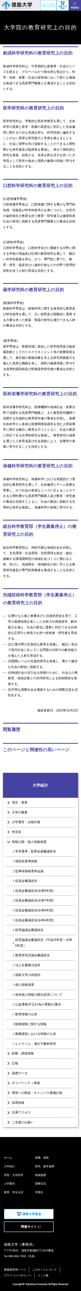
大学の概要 (20, 812)
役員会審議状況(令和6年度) (34, 890)
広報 (15, 1063)
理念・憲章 (20, 802)
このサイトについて (44, 1269)
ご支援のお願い (23, 1122)
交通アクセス (21, 1112)
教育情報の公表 (26, 1014)
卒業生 (39, 1192)
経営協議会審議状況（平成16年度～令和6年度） (43, 942)
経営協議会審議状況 (29, 930)
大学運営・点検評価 (26, 822)
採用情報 (18, 1102)
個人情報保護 (24, 984)
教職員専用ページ (15, 1269)
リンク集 (43, 1275)
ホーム (8, 1157)
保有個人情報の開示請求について (38, 994)
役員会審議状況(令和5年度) (34, 910)
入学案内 (9, 1183)
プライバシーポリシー (17, 1275)
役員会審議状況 (26, 881)
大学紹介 (40, 785)
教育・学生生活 (13, 1192)
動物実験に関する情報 (31, 1024)
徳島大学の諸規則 (27, 975)
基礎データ (20, 1073)
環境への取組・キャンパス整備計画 (37, 1092)
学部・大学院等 (13, 1175)
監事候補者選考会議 (29, 871)
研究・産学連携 (44, 1166)
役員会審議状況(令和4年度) (34, 920)
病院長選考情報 (26, 861)
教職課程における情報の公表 (35, 1033)
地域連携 (40, 1175)
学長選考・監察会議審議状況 (35, 851)
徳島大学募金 (63, 7)
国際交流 (40, 1183)
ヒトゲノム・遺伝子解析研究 (35, 1043)
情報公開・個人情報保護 (29, 842)
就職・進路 (42, 1157)
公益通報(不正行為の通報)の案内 (38, 1004)
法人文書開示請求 (27, 965)
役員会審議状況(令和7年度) (34, 900)
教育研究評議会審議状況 (32, 955)
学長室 (16, 832)
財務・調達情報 (23, 1053)
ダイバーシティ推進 (26, 1083)
